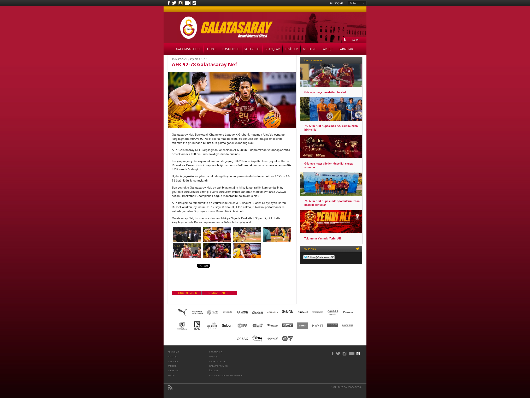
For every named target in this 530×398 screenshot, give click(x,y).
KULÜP (171, 375)
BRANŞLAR (272, 49)
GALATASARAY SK (188, 49)
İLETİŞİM (213, 370)
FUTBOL (211, 49)
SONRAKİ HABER (218, 293)
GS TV (355, 39)
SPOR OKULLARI (217, 361)
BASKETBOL (230, 49)
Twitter (174, 3)
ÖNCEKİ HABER (187, 293)
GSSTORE (309, 49)
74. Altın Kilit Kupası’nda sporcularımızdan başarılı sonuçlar (332, 203)
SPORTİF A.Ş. (216, 352)
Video (187, 3)
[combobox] (357, 3)
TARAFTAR (345, 49)
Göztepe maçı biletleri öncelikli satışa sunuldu (328, 165)
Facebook (169, 3)
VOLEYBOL (252, 49)
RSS (170, 387)
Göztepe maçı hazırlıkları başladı (325, 92)
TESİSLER (291, 49)
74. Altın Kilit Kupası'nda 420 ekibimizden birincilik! (331, 127)
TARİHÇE (327, 49)
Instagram (180, 3)
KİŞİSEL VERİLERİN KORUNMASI (225, 375)
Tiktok (194, 3)
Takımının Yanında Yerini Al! (322, 238)
